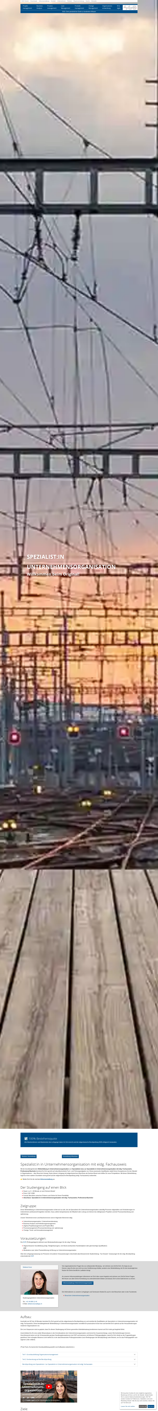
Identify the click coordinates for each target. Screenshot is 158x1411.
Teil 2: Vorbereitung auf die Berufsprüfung (36, 1359)
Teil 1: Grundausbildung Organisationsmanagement (40, 1354)
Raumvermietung (79, 1)
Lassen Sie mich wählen (128, 1406)
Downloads (33, 1)
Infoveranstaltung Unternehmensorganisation (77, 1283)
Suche (88, 1)
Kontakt (53, 1)
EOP (24, 1242)
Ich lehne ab (142, 1406)
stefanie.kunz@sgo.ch (35, 1304)
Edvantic (94, 1)
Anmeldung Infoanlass (70, 1156)
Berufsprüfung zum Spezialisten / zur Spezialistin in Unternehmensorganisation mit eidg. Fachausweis (57, 1364)
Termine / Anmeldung (28, 1156)
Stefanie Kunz (27, 1267)
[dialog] (138, 1400)
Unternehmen (61, 1)
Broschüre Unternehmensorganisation (77, 1295)
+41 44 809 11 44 (31, 1301)
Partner (69, 1)
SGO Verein (25, 1)
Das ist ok (151, 1406)
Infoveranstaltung (44, 1)
